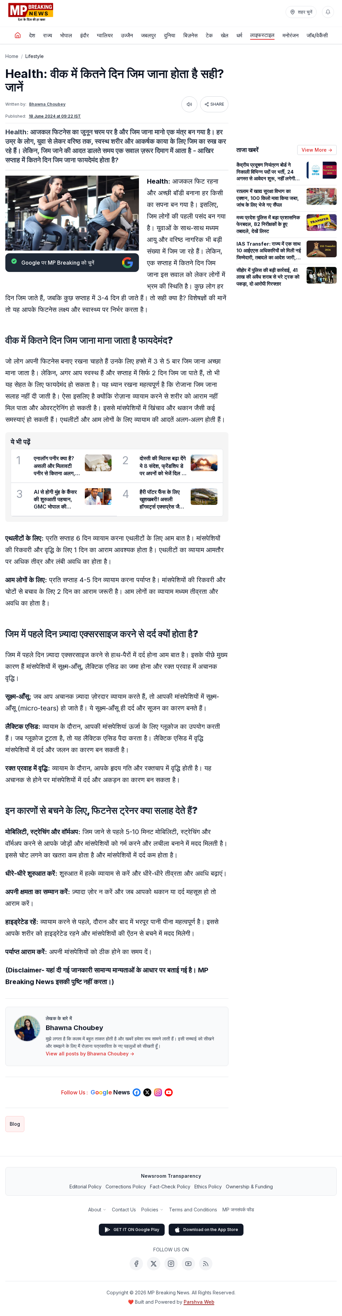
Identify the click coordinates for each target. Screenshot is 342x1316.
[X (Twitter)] (153, 1263)
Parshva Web (199, 1302)
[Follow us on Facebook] (137, 1092)
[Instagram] (171, 1263)
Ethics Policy (208, 1186)
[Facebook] (136, 1263)
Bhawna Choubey (47, 104)
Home (11, 56)
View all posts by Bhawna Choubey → (90, 1053)
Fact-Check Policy (170, 1186)
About (94, 1209)
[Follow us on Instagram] (158, 1092)
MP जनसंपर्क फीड (238, 1209)
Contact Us (124, 1209)
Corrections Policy (126, 1186)
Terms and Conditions (193, 1209)
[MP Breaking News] (30, 12)
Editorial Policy (85, 1186)
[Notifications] (328, 12)
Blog (15, 1124)
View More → (317, 150)
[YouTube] (188, 1263)
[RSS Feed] (205, 1263)
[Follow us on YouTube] (169, 1092)
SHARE (217, 104)
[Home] (17, 35)
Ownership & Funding (249, 1186)
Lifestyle (34, 56)
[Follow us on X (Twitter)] (147, 1092)
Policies (149, 1209)
